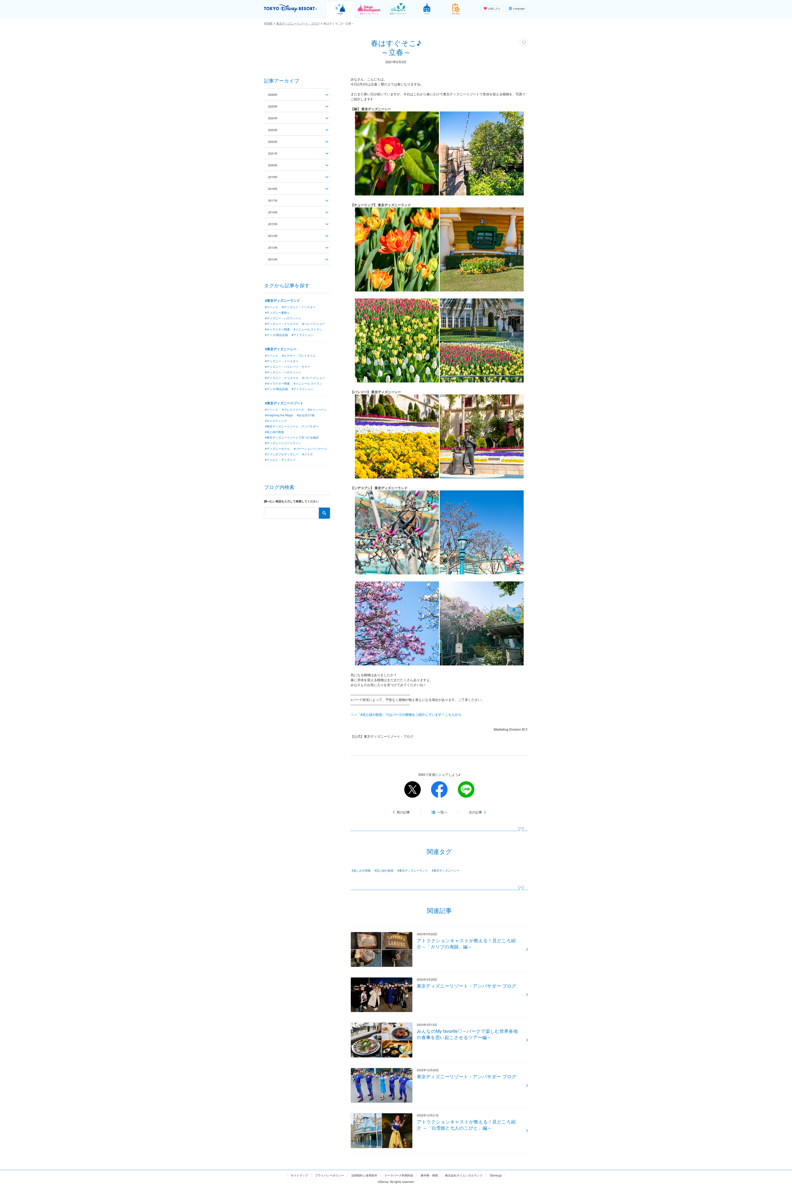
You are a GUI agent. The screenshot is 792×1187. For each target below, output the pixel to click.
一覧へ (442, 812)
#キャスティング (276, 421)
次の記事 (475, 812)
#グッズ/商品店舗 (276, 335)
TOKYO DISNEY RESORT (290, 8)
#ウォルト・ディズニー (280, 460)
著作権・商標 (429, 1175)
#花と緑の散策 (384, 870)
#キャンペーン (317, 409)
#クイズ (307, 454)
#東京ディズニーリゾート (284, 403)
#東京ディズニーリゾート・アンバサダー (292, 426)
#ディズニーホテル (277, 448)
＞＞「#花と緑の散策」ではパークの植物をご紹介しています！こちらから (406, 714)
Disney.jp (496, 1175)
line (466, 789)
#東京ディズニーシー (446, 870)
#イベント (271, 307)
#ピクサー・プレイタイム (299, 355)
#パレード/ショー (313, 324)
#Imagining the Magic (279, 415)
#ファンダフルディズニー (281, 454)
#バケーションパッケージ (310, 448)
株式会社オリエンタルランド (464, 1175)
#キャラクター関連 (277, 329)
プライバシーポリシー (329, 1175)
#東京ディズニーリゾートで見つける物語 (292, 437)
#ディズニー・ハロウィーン (283, 318)
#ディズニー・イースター (299, 307)
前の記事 (403, 812)
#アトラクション (303, 335)
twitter (412, 789)
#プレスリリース (293, 409)
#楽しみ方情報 (361, 870)
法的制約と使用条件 (364, 1175)
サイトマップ (299, 1175)
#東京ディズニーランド (412, 870)
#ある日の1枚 (306, 415)
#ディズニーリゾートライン (283, 443)
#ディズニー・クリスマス (281, 324)
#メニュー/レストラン (308, 329)
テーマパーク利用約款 (398, 1175)
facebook (439, 789)
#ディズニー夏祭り (277, 312)
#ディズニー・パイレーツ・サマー (287, 367)
